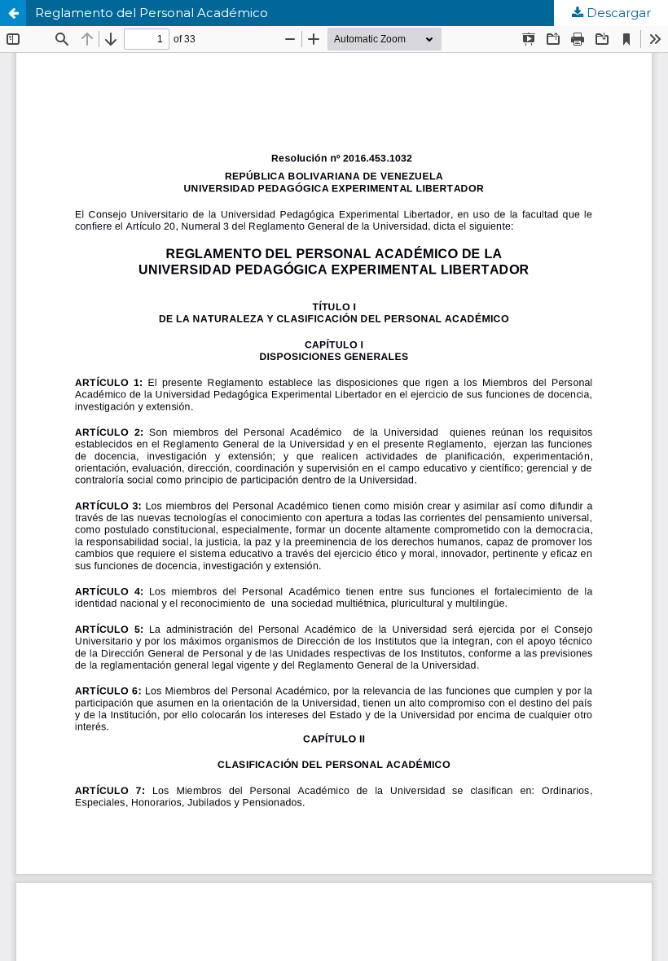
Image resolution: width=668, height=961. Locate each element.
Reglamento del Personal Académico (151, 12)
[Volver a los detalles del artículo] (13, 13)
